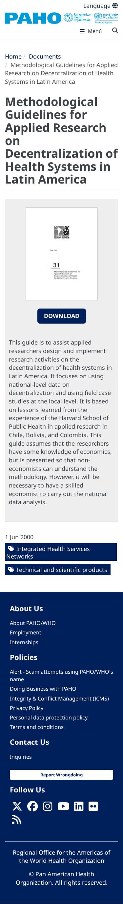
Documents (45, 56)
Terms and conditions (37, 727)
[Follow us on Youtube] (63, 808)
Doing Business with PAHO (43, 688)
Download (61, 316)
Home (13, 56)
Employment (25, 632)
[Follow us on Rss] (16, 821)
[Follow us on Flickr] (93, 808)
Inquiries (21, 756)
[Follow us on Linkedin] (78, 808)
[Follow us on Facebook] (32, 808)
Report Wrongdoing (61, 775)
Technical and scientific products (61, 570)
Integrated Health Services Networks (48, 552)
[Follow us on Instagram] (47, 808)
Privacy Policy (26, 708)
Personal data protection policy (49, 717)
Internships (24, 642)
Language (97, 5)
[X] (17, 808)
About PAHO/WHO (33, 623)
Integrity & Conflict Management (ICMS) (59, 698)
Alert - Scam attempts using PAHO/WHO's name (61, 675)
